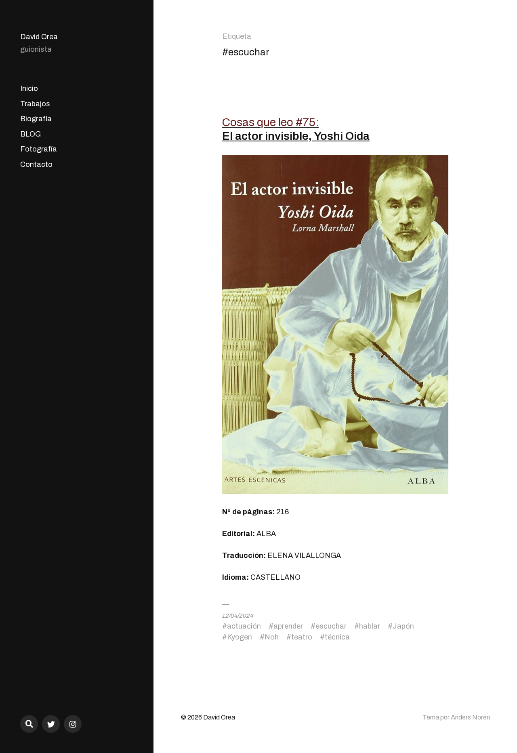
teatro (301, 637)
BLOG (30, 134)
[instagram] (73, 724)
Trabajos (35, 104)
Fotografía (38, 149)
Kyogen (239, 637)
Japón (403, 626)
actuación (244, 626)
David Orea (39, 37)
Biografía (36, 119)
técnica (337, 637)
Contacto (36, 164)
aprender (288, 626)
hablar (369, 626)
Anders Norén (470, 717)
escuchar (331, 626)
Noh (272, 637)
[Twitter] (51, 724)
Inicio (29, 88)
